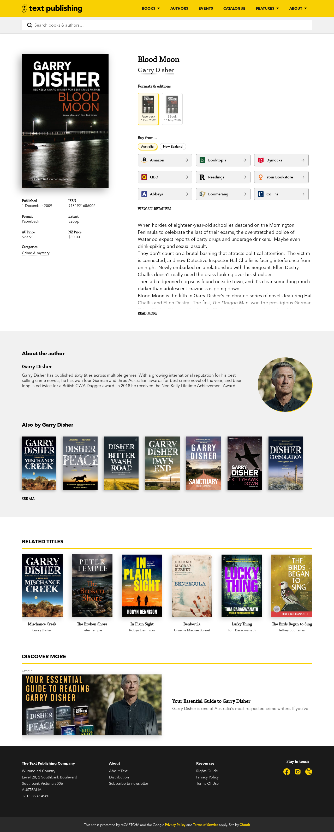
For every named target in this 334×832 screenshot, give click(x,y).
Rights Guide (207, 771)
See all (28, 499)
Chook (245, 825)
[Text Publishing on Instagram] (297, 771)
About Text (118, 771)
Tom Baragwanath (242, 630)
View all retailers (154, 209)
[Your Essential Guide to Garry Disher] (92, 705)
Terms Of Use (207, 783)
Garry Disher (156, 70)
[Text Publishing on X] (308, 771)
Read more (147, 313)
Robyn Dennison (142, 630)
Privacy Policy (207, 777)
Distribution (119, 777)
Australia (147, 146)
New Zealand (173, 146)
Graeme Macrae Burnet (192, 630)
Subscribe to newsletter (128, 783)
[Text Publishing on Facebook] (286, 771)
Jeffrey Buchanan (291, 630)
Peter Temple (92, 630)
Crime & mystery (36, 253)
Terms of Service (205, 825)
